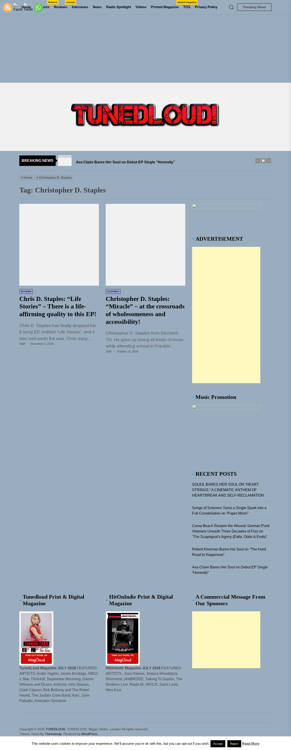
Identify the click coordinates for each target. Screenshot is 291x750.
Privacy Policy (206, 7)
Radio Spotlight (118, 7)
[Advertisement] (145, 48)
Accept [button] (218, 743)
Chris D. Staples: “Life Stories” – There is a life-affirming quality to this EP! (57, 306)
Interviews (80, 7)
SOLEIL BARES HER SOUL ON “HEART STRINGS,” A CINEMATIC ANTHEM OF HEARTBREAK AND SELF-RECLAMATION (228, 489)
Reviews (62, 5)
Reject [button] (234, 743)
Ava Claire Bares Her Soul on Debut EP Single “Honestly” (230, 570)
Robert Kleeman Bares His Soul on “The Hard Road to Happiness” (229, 552)
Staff (22, 343)
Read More (250, 743)
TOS (186, 7)
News (97, 7)
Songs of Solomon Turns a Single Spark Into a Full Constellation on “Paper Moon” (229, 510)
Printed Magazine (166, 5)
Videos (140, 7)
